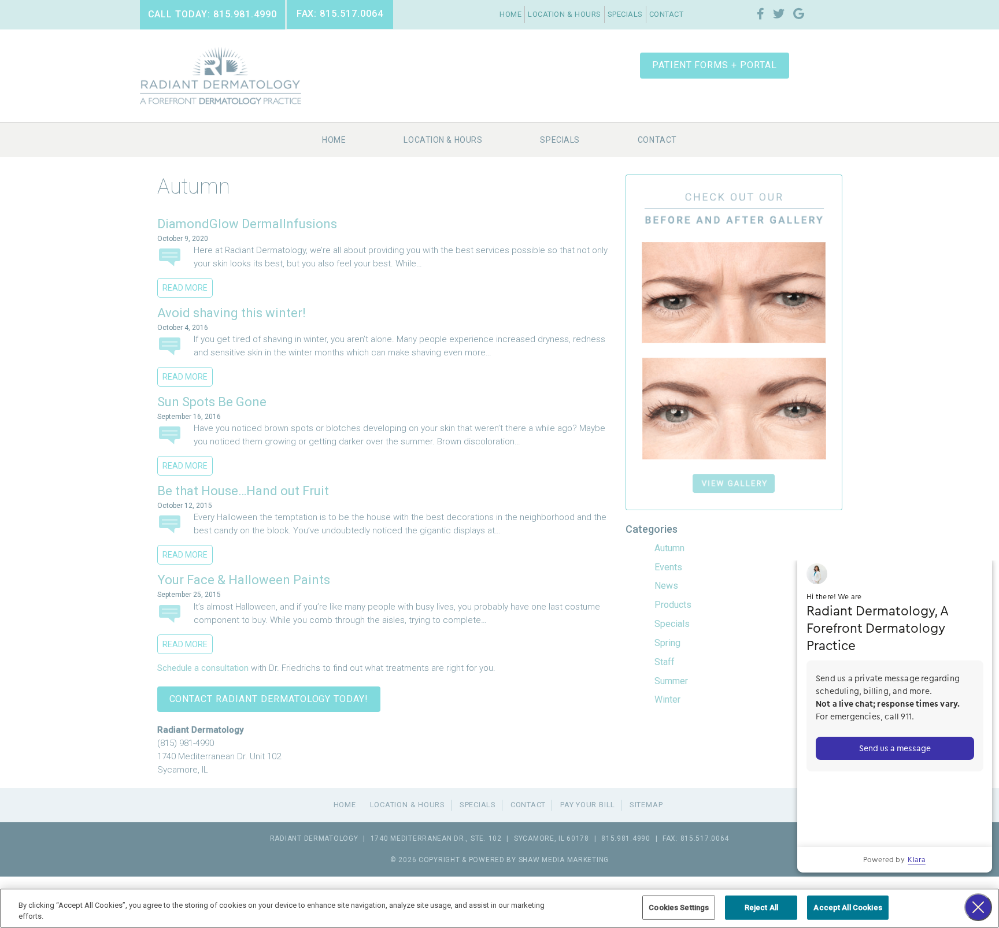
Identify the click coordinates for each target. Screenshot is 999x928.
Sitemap (646, 804)
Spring (667, 642)
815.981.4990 (625, 838)
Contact (666, 14)
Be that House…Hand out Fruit (243, 491)
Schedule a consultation (203, 668)
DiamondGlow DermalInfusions (247, 224)
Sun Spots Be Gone (212, 402)
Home (510, 14)
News (666, 585)
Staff (664, 661)
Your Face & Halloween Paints (243, 580)
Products (672, 604)
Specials (625, 14)
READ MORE (185, 287)
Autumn (669, 548)
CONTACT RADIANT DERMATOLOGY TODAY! (269, 698)
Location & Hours (564, 14)
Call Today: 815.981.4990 (212, 14)
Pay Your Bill (587, 804)
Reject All (761, 907)
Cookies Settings (679, 907)
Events (668, 567)
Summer (671, 680)
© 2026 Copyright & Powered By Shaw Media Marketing (499, 860)
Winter (667, 699)
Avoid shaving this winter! (231, 313)
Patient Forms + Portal (714, 65)
